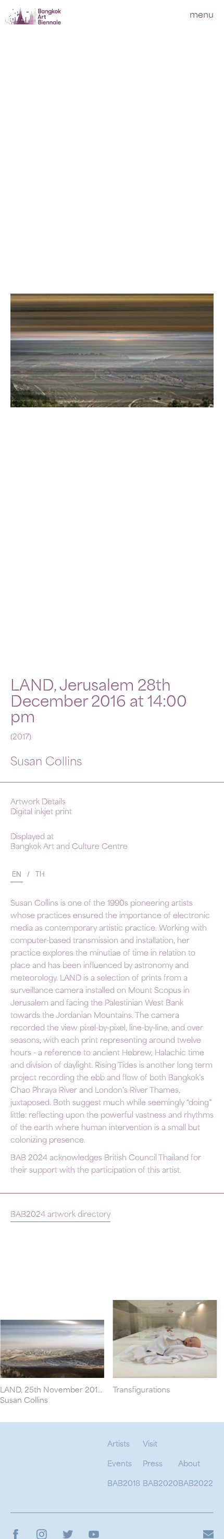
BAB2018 (123, 1484)
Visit (150, 1445)
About (189, 1464)
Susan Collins (46, 762)
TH (40, 875)
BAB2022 (195, 1484)
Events (119, 1464)
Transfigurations (124, 1391)
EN (16, 875)
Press (153, 1464)
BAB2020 (160, 1484)
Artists (118, 1445)
